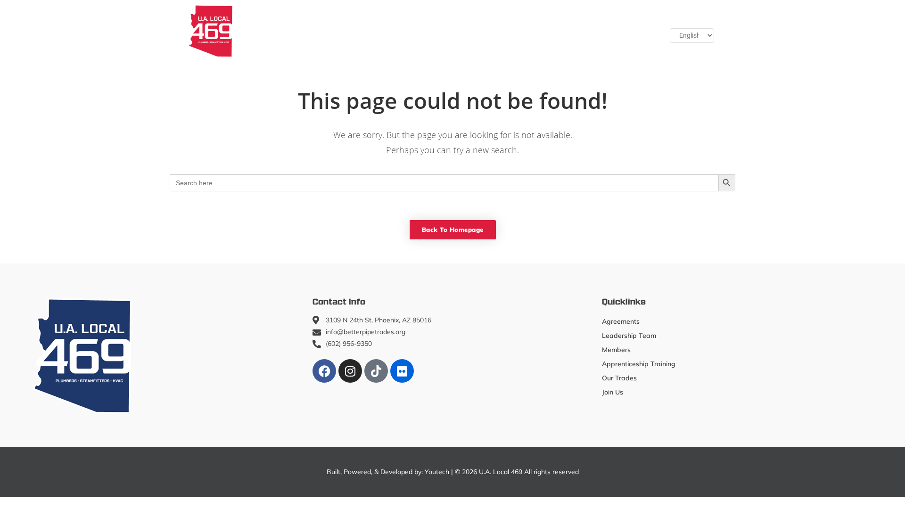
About (258, 30)
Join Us (583, 30)
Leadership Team (629, 335)
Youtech (437, 472)
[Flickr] (402, 371)
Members (312, 30)
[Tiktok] (376, 371)
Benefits (537, 30)
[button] (627, 30)
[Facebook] (324, 371)
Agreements (621, 321)
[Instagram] (350, 371)
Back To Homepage (453, 229)
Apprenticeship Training (396, 30)
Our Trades (475, 30)
